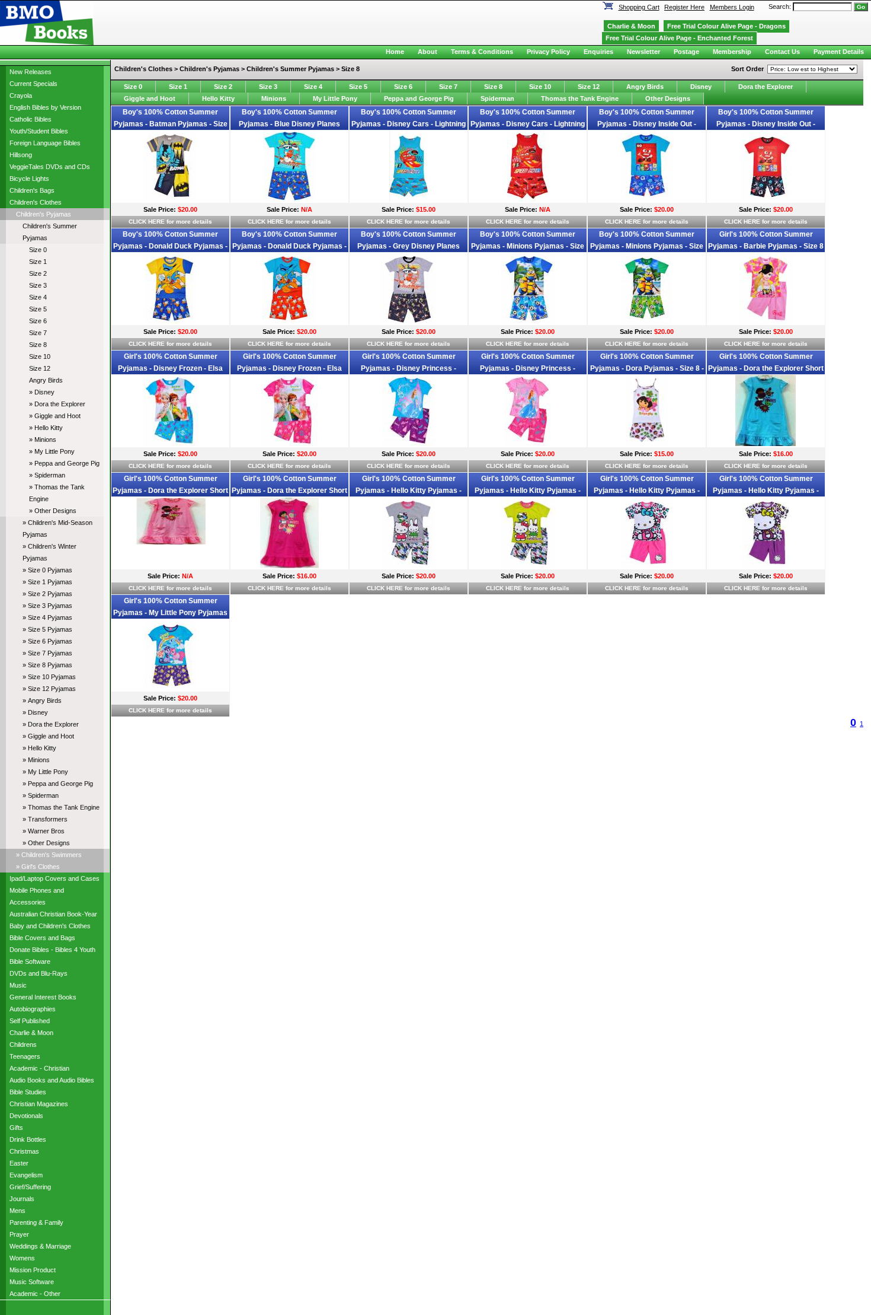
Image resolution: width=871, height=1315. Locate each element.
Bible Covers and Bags (42, 937)
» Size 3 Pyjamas (47, 605)
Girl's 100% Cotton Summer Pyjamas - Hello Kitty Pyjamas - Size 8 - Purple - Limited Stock (766, 491)
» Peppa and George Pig (64, 463)
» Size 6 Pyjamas (47, 641)
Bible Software (29, 961)
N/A (306, 209)
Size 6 (38, 320)
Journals (21, 1198)
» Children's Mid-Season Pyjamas (57, 528)
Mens (17, 1210)
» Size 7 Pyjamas (47, 653)
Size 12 (39, 368)
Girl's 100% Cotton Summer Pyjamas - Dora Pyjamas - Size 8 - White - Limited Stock (647, 368)
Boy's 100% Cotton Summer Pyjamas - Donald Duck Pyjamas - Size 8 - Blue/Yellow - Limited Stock (170, 246)
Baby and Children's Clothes (50, 925)
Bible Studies (27, 1092)
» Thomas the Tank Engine (57, 492)
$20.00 (187, 209)
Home (395, 51)
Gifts (16, 1127)
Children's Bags (32, 190)
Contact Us (782, 51)
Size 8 (38, 344)
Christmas (24, 1151)
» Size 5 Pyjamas (47, 629)
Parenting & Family (36, 1222)
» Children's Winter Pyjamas (49, 552)
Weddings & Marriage (40, 1246)
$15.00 (426, 209)
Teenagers (24, 1056)
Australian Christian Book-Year (53, 914)
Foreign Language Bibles (45, 143)
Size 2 (38, 273)
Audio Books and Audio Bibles (51, 1080)
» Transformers (45, 819)
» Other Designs (52, 510)
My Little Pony (335, 98)
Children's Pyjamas (43, 214)
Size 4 (38, 297)
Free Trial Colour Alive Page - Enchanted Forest (679, 38)
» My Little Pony (52, 451)
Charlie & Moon (31, 1032)
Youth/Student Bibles (38, 131)
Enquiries (598, 51)
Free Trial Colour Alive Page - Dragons (726, 26)
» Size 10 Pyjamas (49, 676)
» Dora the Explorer (57, 403)
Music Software (31, 1281)
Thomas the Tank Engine (580, 98)
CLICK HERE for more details (170, 221)
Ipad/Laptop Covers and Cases (54, 878)
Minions (273, 98)
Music (18, 985)
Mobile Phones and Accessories (36, 896)
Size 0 (38, 249)
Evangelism (26, 1175)
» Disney (42, 392)
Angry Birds (46, 380)
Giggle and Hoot (149, 98)
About (427, 51)
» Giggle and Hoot (55, 415)
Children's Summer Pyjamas (50, 231)
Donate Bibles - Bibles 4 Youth (52, 949)
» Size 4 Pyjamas (47, 617)
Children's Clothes (35, 202)
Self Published (29, 1020)
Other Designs (667, 98)
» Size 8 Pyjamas (47, 664)
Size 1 (38, 261)
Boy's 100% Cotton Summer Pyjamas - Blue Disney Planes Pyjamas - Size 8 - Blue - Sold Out (289, 124)
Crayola (20, 95)
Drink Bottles (27, 1139)
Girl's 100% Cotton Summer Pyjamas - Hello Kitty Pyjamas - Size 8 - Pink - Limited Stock (647, 491)
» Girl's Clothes (38, 866)
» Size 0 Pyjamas (47, 570)
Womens (22, 1258)
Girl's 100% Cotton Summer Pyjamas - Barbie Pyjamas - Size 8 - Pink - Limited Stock (766, 246)
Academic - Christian (39, 1068)
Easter (18, 1163)
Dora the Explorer (765, 86)
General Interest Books (42, 997)
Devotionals (26, 1115)
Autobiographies (32, 1008)
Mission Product (32, 1269)
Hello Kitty (218, 98)
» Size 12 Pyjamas (49, 688)
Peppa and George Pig (419, 98)
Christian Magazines (38, 1103)
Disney (701, 86)
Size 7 (38, 332)
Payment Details (839, 51)
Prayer (19, 1234)
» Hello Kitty (46, 427)
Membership (732, 51)
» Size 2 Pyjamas (47, 593)
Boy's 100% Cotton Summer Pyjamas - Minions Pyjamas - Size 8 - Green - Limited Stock (646, 246)
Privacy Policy (548, 51)
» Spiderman (47, 475)
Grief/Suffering (30, 1186)
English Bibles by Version (45, 107)
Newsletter (643, 51)
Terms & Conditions (482, 51)
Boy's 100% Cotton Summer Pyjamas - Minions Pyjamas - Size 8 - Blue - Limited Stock (527, 246)
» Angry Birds (42, 700)
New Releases (30, 71)
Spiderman (497, 98)
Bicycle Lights (29, 178)
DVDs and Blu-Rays (38, 973)
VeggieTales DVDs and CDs (49, 166)
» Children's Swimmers (49, 854)
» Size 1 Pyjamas (47, 581)
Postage (686, 51)
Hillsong (20, 154)
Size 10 (39, 356)
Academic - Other (34, 1293)
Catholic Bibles (30, 119)
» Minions (42, 439)
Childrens (23, 1044)
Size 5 (38, 309)
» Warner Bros (44, 831)
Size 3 (38, 285)
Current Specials (33, 83)
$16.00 (783, 453)
